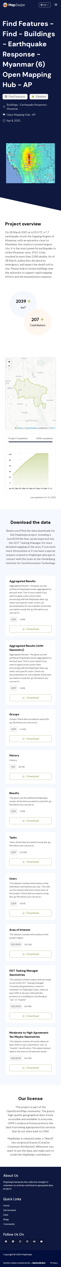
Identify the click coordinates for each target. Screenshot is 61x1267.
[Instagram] (20, 1241)
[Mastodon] (13, 1241)
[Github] (27, 1241)
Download (32, 628)
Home (6, 1205)
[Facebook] (6, 1241)
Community (31, 4)
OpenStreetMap (31, 428)
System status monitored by (16, 1262)
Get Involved (9, 1210)
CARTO (52, 428)
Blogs (6, 1219)
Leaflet (19, 428)
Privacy (54, 1262)
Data (5, 1214)
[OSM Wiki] (34, 1241)
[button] (9, 361)
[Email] (41, 1241)
